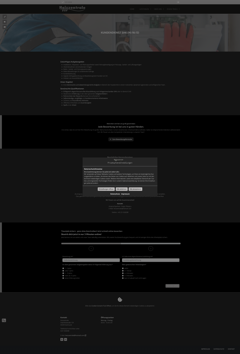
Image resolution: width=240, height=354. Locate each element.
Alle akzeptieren (135, 189)
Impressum (125, 194)
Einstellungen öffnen (106, 189)
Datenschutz (115, 194)
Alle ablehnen (121, 189)
